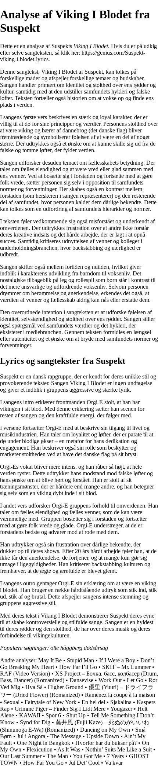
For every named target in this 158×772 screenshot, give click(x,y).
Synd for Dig (35, 722)
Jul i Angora (31, 736)
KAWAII (29, 715)
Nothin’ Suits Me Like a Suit (118, 749)
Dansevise (81, 680)
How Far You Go (43, 763)
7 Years (115, 756)
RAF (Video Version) (25, 673)
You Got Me (87, 756)
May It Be (50, 660)
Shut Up (76, 715)
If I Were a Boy (117, 660)
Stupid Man (80, 660)
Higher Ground (65, 687)
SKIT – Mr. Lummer (126, 667)
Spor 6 (53, 715)
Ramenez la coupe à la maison (120, 695)
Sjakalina (121, 702)
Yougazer (121, 709)
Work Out (110, 680)
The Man (57, 756)
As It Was (68, 749)
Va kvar (114, 763)
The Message (65, 736)
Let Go (135, 680)
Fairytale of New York (50, 702)
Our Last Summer (21, 756)
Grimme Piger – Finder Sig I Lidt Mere (60, 709)
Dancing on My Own (105, 730)
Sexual (11, 702)
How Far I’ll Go (78, 667)
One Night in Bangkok (43, 743)
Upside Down (102, 736)
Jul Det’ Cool (84, 763)
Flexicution (39, 749)
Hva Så (34, 687)
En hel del (93, 702)
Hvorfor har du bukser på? (106, 743)
